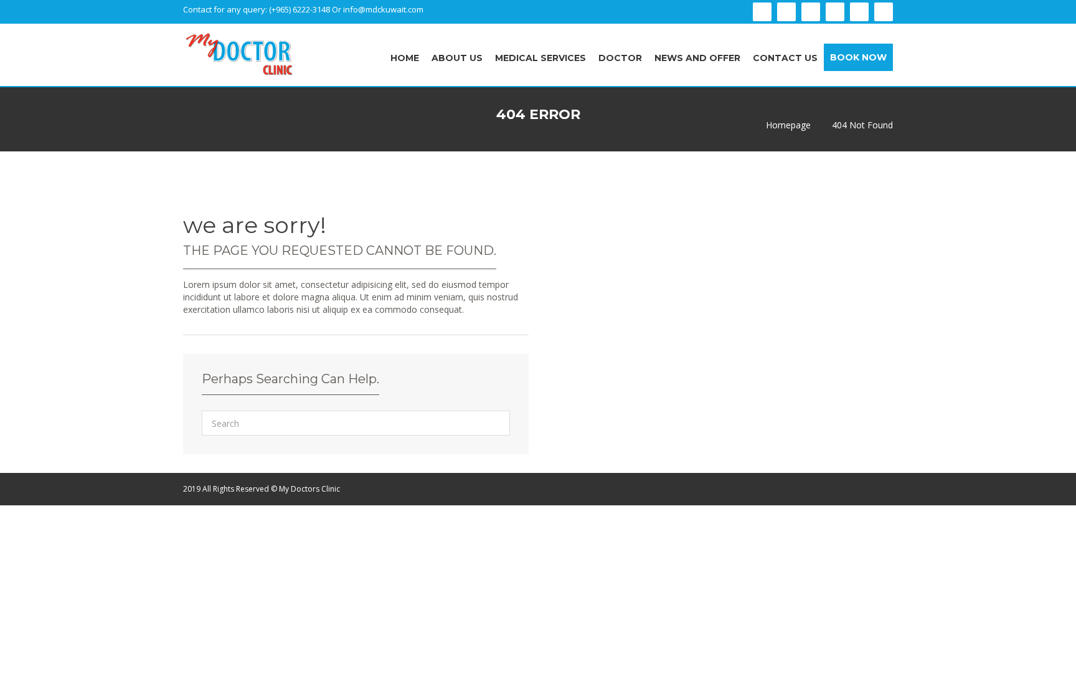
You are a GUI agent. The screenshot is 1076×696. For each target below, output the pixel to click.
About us (457, 58)
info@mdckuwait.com (383, 9)
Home (404, 58)
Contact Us (785, 58)
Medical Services (540, 58)
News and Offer (697, 58)
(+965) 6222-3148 (300, 9)
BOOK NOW (858, 57)
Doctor (620, 58)
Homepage (788, 125)
